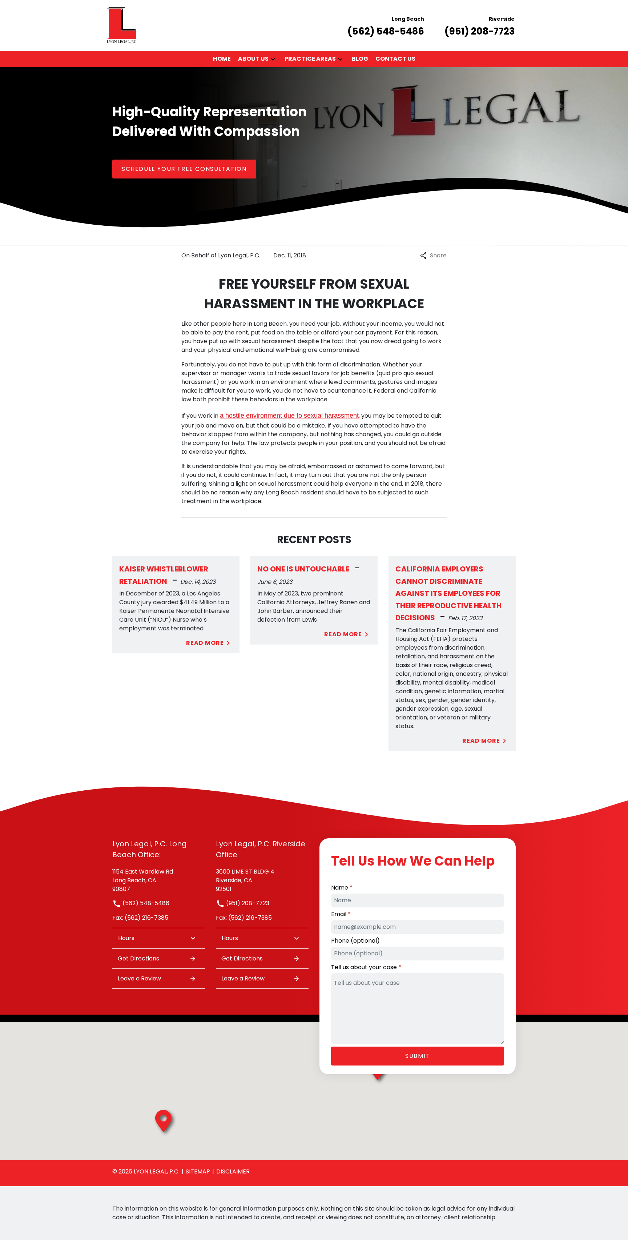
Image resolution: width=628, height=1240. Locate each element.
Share (438, 255)
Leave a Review (139, 978)
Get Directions (138, 958)
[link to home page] (122, 25)
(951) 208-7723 (247, 903)
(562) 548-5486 (145, 903)
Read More (205, 643)
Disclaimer (233, 1171)
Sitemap (198, 1171)
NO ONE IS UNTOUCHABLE (303, 569)
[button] (273, 59)
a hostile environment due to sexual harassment (289, 415)
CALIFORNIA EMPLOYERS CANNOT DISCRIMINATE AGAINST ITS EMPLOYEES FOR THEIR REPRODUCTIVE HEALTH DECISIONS (448, 593)
